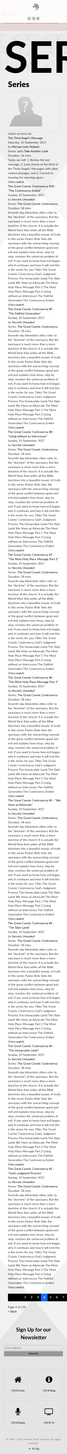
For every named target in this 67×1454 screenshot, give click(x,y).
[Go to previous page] (18, 1297)
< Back (12, 1311)
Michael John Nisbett (25, 147)
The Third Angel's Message (25, 138)
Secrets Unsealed (23, 199)
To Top (35, 1449)
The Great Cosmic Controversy (37, 204)
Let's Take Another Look (33, 151)
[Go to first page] (11, 1297)
